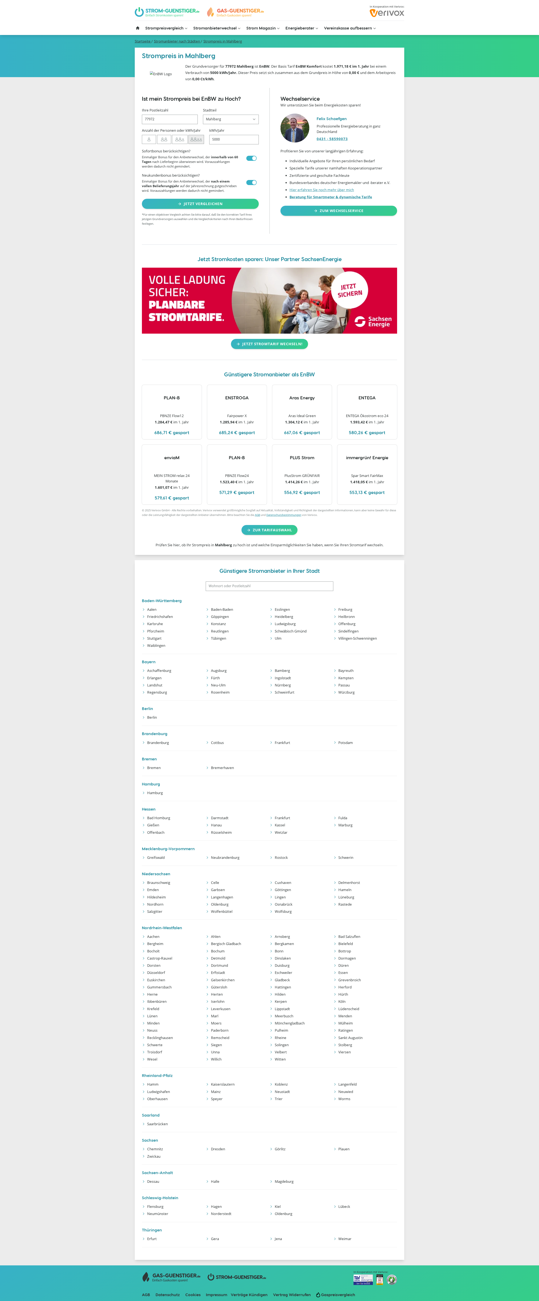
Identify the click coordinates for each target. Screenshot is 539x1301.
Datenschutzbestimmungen (283, 515)
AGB (257, 515)
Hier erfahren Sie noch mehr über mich (322, 189)
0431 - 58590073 (332, 139)
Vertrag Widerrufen (292, 1294)
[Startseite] (138, 28)
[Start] (235, 12)
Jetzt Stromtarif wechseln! (272, 343)
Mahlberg (222, 41)
